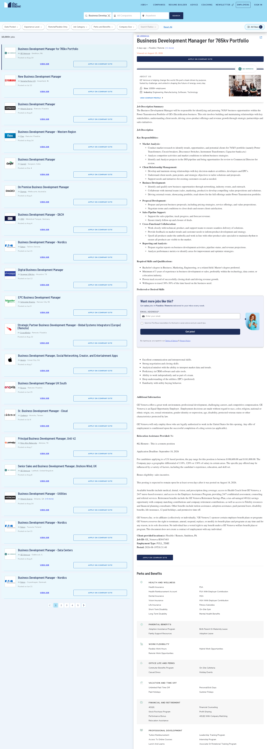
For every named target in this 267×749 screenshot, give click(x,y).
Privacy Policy (185, 341)
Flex (22, 136)
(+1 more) (169, 48)
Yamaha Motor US (28, 81)
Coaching (206, 5)
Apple (23, 360)
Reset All (168, 27)
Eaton (22, 247)
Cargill (23, 164)
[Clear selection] (109, 15)
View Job (44, 64)
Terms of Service (171, 341)
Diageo (23, 192)
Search (176, 16)
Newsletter (223, 5)
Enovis (23, 388)
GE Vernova (25, 53)
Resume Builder (178, 5)
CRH (22, 219)
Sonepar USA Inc (27, 274)
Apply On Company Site (100, 64)
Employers (243, 5)
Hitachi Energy (26, 109)
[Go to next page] (83, 605)
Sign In (258, 5)
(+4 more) (49, 499)
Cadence (24, 415)
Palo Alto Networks (28, 443)
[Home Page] (12, 5)
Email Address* (149, 311)
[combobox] (100, 15)
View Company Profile (150, 98)
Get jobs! (190, 331)
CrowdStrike (25, 333)
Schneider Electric (27, 302)
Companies (159, 5)
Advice (194, 5)
